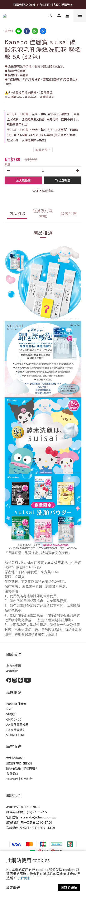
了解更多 (23, 877)
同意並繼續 (69, 887)
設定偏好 (13, 887)
